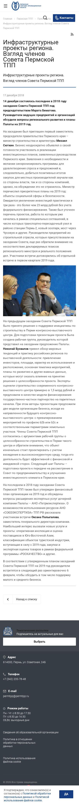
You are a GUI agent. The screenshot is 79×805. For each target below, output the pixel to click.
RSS (72, 34)
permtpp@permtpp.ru (16, 696)
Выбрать (39, 641)
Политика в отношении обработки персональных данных (19, 743)
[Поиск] (45, 18)
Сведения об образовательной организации (30, 732)
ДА (66, 794)
